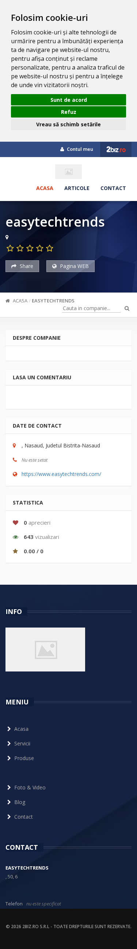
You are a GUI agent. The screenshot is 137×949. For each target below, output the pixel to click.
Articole (77, 188)
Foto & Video (30, 787)
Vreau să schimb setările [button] (68, 124)
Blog (19, 802)
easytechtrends (53, 300)
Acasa (44, 188)
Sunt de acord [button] (68, 99)
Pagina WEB (73, 266)
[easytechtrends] (68, 171)
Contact (113, 188)
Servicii (22, 743)
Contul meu (79, 149)
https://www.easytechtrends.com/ (61, 473)
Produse (24, 758)
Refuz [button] (68, 111)
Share (25, 266)
